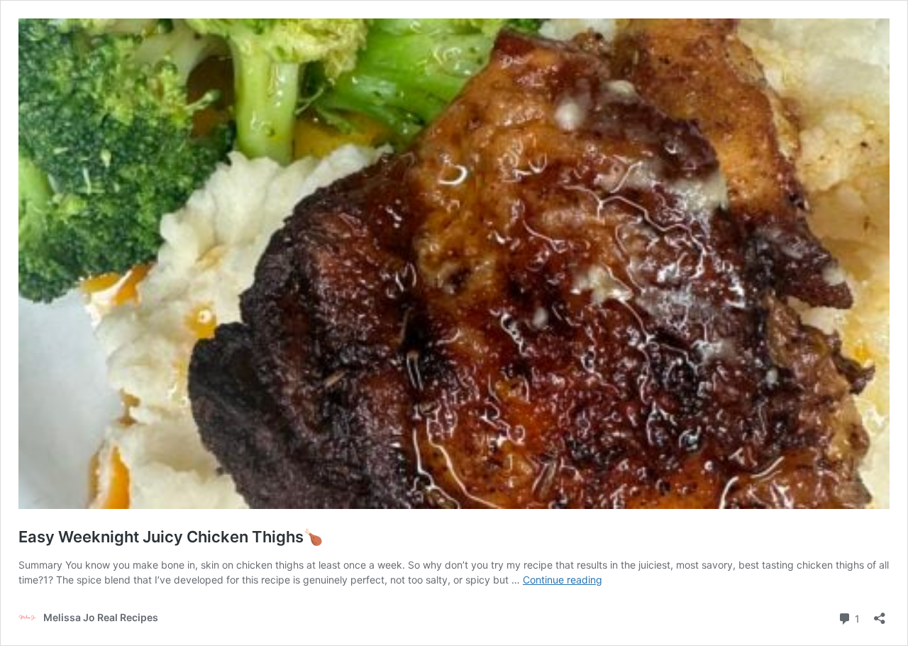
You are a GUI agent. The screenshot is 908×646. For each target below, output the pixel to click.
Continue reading (562, 580)
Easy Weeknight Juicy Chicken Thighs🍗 (170, 536)
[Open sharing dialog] (880, 614)
